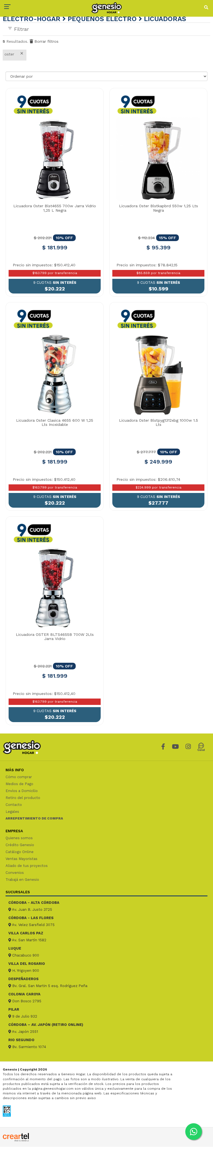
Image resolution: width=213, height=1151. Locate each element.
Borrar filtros (46, 41)
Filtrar (20, 29)
